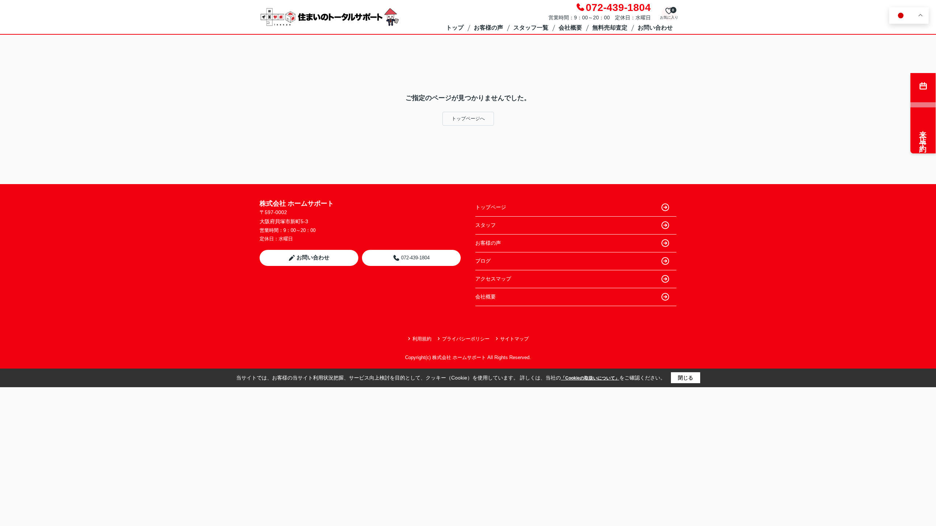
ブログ (483, 261)
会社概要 (570, 27)
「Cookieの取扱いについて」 (590, 378)
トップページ (490, 207)
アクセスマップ (493, 279)
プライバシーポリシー (466, 339)
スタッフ (485, 225)
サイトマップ (514, 339)
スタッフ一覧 (530, 27)
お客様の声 (488, 27)
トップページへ (468, 118)
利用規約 (421, 339)
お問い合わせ (655, 27)
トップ (455, 27)
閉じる (685, 378)
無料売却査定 (609, 27)
